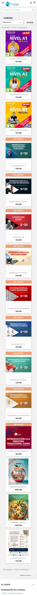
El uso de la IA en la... (18, 558)
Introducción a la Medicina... (18, 451)
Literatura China (18, 237)
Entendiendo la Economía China (18, 415)
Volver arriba (26, 575)
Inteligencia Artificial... (18, 522)
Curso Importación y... (18, 166)
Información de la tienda (13, 590)
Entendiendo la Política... (18, 380)
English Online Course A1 (18, 59)
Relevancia (12, 22)
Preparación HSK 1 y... (18, 344)
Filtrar (30, 22)
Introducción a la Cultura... (18, 201)
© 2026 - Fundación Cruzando (12, 593)
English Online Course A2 (18, 94)
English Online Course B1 (18, 130)
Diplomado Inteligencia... (18, 487)
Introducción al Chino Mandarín (18, 308)
